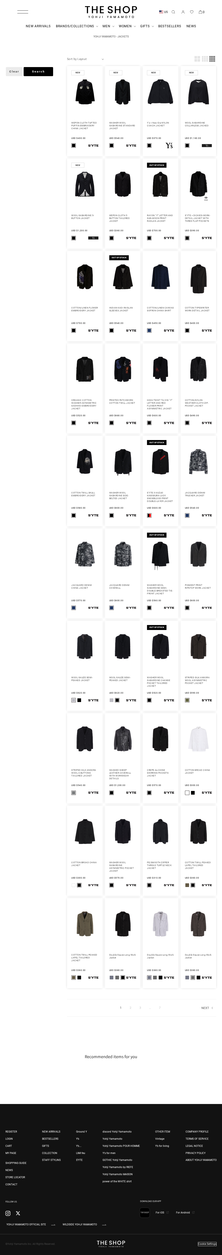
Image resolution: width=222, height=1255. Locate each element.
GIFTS (45, 1145)
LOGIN (9, 1138)
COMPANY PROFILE (197, 1131)
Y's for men (109, 1153)
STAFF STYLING (51, 1160)
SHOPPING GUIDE (15, 1163)
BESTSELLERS (50, 1138)
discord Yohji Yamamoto (117, 1131)
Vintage (159, 1138)
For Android (183, 1212)
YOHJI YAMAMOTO (104, 36)
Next (205, 1008)
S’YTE (79, 1160)
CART (8, 1145)
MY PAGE (10, 1153)
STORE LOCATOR (15, 1177)
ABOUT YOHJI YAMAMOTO (201, 1160)
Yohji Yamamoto (112, 1138)
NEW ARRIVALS (51, 1131)
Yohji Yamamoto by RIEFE (118, 1167)
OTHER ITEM (162, 1131)
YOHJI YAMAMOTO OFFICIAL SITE (26, 1224)
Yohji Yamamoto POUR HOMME (121, 1145)
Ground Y (81, 1131)
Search (38, 71)
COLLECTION (49, 1153)
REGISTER (11, 1131)
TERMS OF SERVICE (197, 1138)
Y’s (77, 1138)
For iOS (160, 1212)
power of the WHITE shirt (117, 1181)
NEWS (9, 1170)
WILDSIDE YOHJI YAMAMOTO (80, 1224)
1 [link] (121, 1007)
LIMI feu (80, 1153)
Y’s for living (162, 1145)
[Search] (173, 12)
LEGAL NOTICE (194, 1145)
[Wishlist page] (191, 12)
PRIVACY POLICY (196, 1153)
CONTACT (11, 1184)
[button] (22, 12)
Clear (14, 71)
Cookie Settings (207, 1243)
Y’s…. (79, 1145)
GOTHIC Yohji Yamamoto (117, 1160)
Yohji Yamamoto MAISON (118, 1174)
